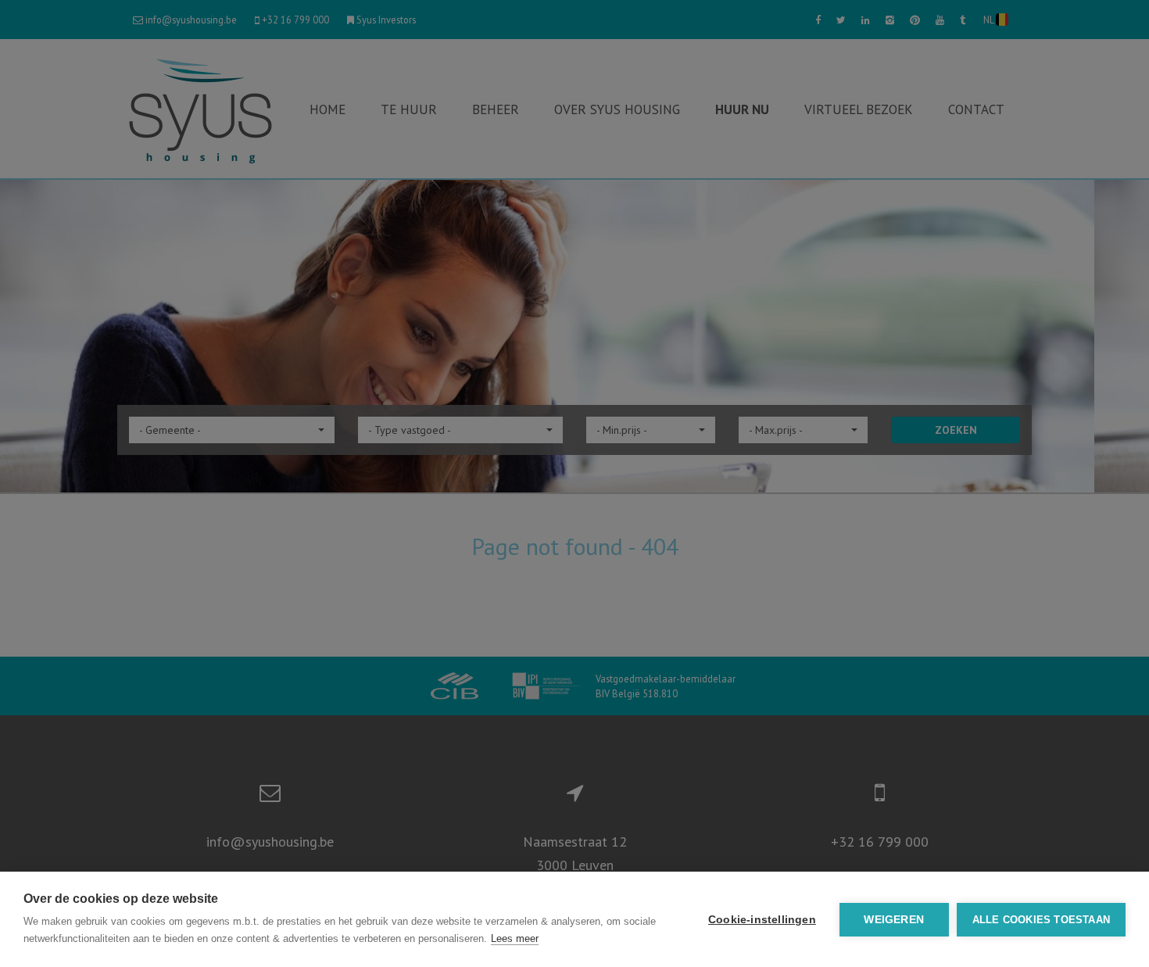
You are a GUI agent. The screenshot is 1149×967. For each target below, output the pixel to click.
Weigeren (894, 920)
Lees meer (515, 938)
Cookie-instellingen (762, 920)
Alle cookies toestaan (1041, 920)
